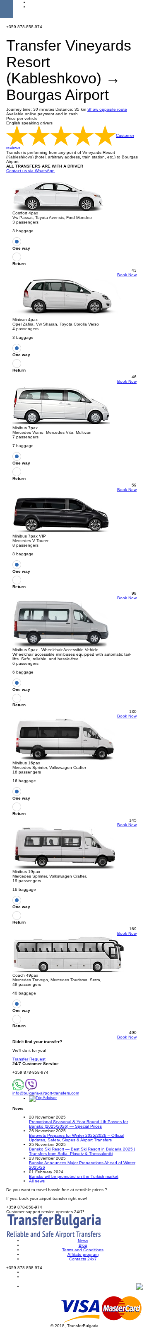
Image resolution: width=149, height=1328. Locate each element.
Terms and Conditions (82, 1250)
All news (37, 1181)
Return (19, 263)
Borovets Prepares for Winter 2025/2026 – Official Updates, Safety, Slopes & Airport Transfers (76, 1137)
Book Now (127, 274)
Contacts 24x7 (83, 1259)
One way (21, 248)
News (83, 1240)
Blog (83, 1245)
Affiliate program (83, 1254)
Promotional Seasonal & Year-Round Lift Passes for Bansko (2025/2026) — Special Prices (78, 1124)
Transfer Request (29, 1059)
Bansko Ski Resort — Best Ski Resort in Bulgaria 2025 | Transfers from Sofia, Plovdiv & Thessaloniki (82, 1151)
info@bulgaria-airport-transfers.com (45, 1093)
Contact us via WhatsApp (30, 170)
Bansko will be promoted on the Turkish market (73, 1176)
